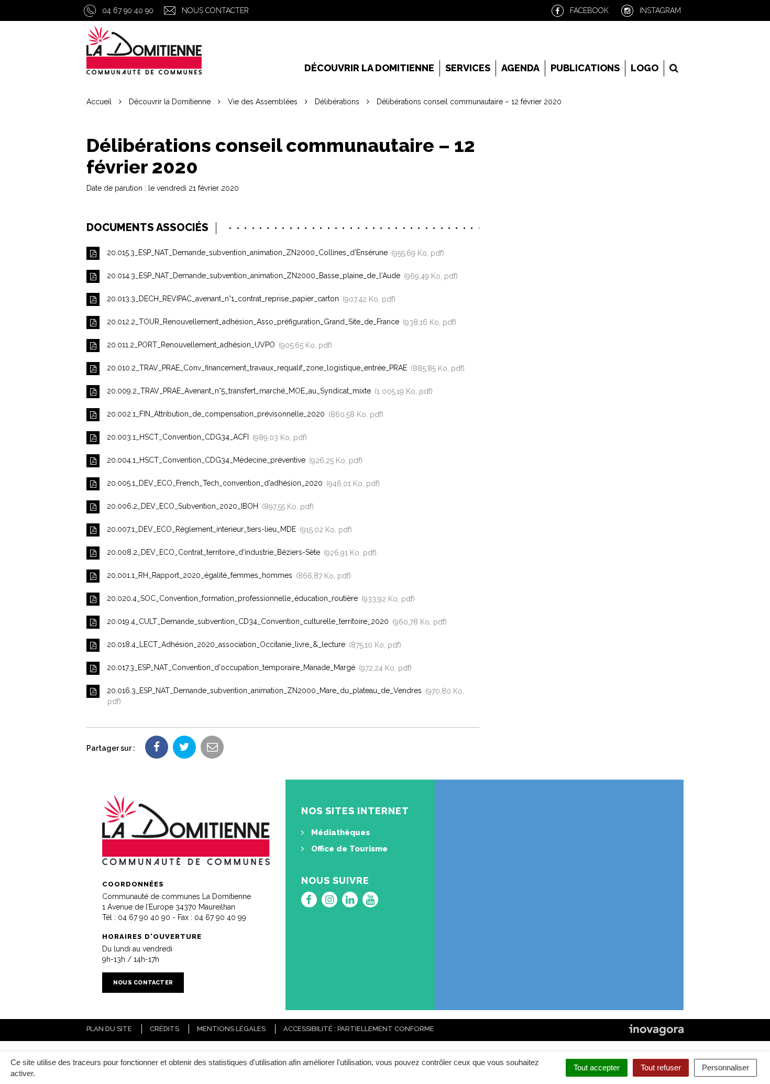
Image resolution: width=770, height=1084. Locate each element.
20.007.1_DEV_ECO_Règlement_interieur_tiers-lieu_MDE (227, 529)
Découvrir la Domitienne (369, 67)
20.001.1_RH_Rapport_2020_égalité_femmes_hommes (227, 576)
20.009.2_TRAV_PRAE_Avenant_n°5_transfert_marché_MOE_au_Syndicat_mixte (268, 391)
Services (467, 67)
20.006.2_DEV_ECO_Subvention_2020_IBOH (208, 506)
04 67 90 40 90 (127, 10)
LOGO (644, 67)
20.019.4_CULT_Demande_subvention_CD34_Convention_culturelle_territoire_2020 (275, 622)
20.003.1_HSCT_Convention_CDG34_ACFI (205, 437)
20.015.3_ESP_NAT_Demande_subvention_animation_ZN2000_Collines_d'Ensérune (273, 253)
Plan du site (109, 1029)
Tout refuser (661, 1067)
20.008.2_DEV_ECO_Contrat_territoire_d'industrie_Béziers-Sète (240, 553)
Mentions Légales (231, 1029)
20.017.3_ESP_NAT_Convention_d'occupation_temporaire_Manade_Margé (257, 668)
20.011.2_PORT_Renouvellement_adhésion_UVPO (217, 345)
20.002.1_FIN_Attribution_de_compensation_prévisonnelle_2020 (243, 414)
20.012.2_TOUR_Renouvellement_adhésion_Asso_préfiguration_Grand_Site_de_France (279, 322)
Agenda (520, 67)
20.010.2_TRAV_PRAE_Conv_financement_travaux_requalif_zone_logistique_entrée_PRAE (284, 368)
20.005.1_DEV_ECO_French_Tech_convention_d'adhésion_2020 (241, 483)
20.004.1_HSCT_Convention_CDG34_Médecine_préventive (232, 460)
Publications (585, 67)
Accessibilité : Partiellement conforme (358, 1029)
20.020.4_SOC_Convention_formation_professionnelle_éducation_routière (259, 599)
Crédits (164, 1029)
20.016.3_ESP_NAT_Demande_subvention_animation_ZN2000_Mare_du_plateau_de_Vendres (284, 696)
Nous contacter (215, 10)
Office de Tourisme (348, 848)
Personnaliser (725, 1067)
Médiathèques (339, 832)
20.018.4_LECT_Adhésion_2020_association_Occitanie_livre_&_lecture (252, 645)
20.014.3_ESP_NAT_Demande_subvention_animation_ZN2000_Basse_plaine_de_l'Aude (280, 276)
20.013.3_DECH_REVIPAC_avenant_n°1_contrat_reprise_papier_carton (249, 299)
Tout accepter (597, 1067)
